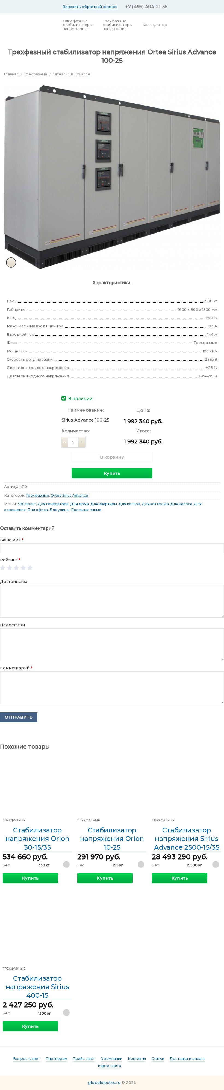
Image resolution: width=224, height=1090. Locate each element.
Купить (112, 473)
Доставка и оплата (187, 1058)
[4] (23, 568)
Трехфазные (35, 74)
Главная (11, 74)
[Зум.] (11, 262)
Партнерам (56, 1058)
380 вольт (26, 504)
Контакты (137, 1058)
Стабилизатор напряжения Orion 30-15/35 (37, 838)
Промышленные (86, 510)
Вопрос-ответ (26, 1058)
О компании (111, 1058)
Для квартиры (103, 504)
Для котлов (129, 504)
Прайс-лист (84, 1058)
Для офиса (37, 510)
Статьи (157, 1058)
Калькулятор (155, 25)
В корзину (112, 457)
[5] (30, 568)
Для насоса (181, 504)
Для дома (79, 504)
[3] (16, 568)
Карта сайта (109, 1065)
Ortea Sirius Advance (71, 74)
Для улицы (59, 510)
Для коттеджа (155, 504)
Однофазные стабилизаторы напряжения (78, 25)
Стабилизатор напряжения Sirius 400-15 (37, 986)
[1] (3, 568)
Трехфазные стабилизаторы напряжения (117, 25)
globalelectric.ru (104, 1082)
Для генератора (53, 504)
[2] (10, 568)
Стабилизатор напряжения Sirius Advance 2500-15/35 (186, 838)
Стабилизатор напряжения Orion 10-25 (112, 838)
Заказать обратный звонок (90, 6)
